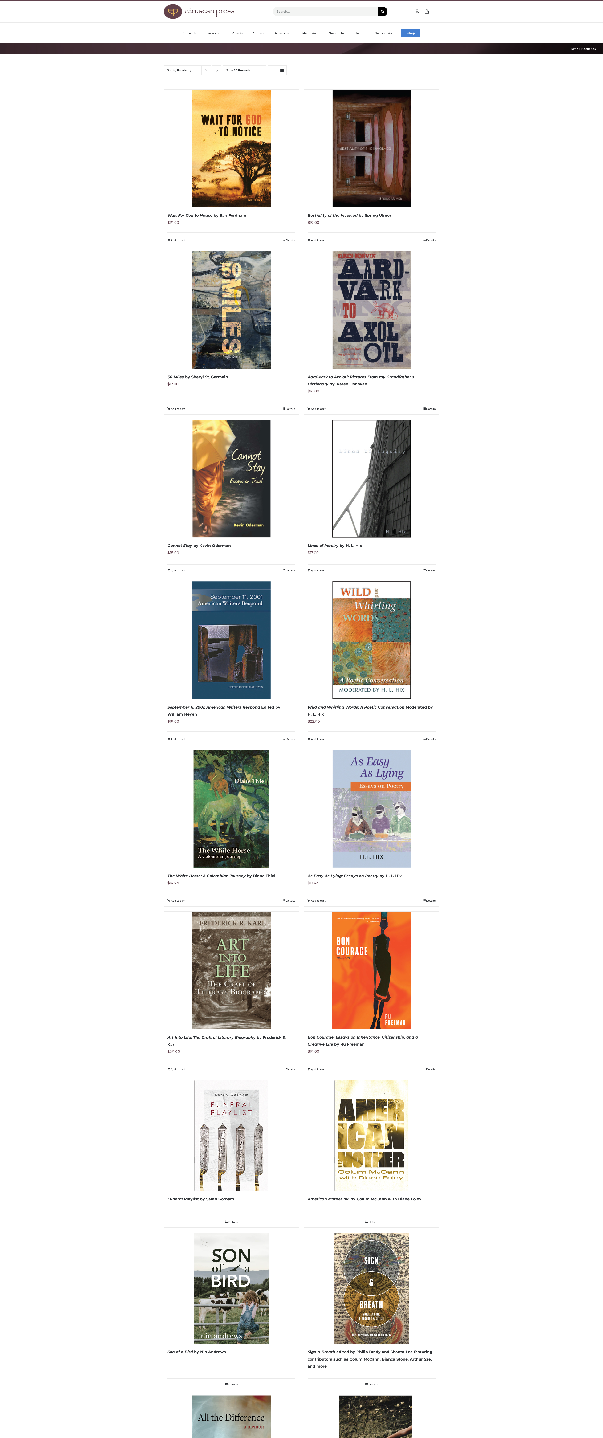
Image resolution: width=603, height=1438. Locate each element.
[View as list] (281, 70)
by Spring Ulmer (349, 215)
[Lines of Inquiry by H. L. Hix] (371, 479)
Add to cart (178, 240)
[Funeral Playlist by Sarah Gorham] (231, 1135)
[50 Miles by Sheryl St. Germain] (231, 310)
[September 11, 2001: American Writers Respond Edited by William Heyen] (231, 640)
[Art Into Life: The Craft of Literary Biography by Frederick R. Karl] (231, 970)
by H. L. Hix (335, 545)
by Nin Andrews (196, 1352)
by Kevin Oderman (199, 545)
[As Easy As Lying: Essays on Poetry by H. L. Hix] (371, 809)
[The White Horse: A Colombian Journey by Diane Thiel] (231, 809)
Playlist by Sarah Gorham (200, 1199)
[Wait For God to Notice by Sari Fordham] (231, 148)
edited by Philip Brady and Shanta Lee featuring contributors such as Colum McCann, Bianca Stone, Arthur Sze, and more (370, 1359)
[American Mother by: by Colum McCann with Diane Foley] (371, 1135)
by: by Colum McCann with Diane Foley (364, 1199)
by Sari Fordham (206, 215)
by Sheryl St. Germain (197, 377)
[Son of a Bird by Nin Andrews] (231, 1288)
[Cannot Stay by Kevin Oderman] (231, 479)
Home (574, 49)
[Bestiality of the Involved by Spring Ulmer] (371, 148)
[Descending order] (216, 70)
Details (290, 240)
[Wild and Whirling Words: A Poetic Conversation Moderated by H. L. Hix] (371, 640)
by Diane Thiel (221, 876)
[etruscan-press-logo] (199, 6)
